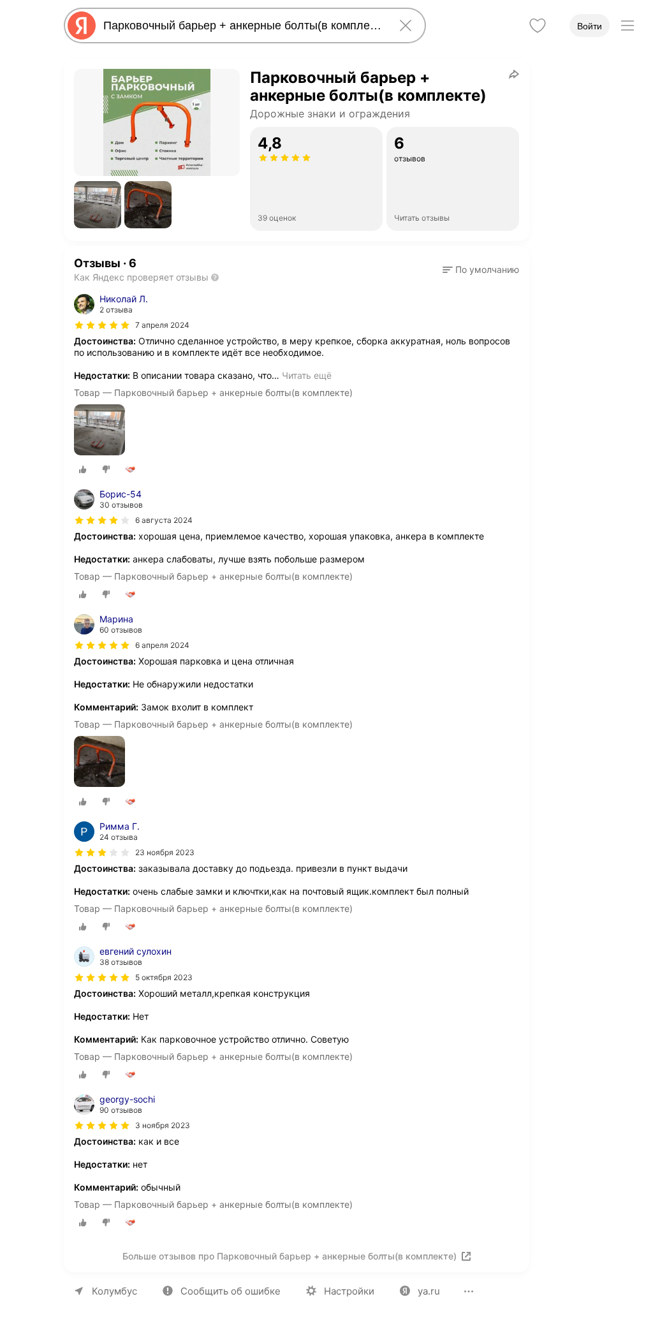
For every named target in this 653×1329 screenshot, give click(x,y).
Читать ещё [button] (307, 375)
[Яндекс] (82, 25)
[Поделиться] (514, 74)
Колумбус (114, 1291)
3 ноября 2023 (162, 1125)
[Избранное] (538, 25)
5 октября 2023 (164, 977)
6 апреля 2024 (162, 645)
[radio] (83, 469)
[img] (102, 325)
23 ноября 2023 (164, 852)
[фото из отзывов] (99, 430)
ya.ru (429, 1291)
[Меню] (627, 25)
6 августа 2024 (164, 520)
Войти (589, 26)
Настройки (349, 1291)
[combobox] (242, 25)
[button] (97, 204)
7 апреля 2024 (162, 325)
